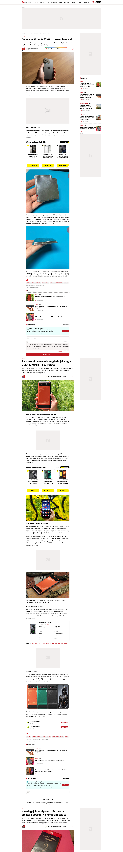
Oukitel (28, 736)
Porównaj (55, 638)
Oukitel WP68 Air (47, 736)
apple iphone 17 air (36, 282)
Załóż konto (65, 331)
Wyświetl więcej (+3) (48, 354)
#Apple (28, 282)
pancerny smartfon (36, 736)
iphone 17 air (45, 282)
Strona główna (24, 33)
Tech (29, 33)
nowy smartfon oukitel (57, 736)
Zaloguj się (98, 2)
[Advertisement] (61, 18)
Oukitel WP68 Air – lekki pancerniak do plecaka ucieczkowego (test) (50, 643)
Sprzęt (32, 33)
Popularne (65, 324)
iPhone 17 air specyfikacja (56, 282)
